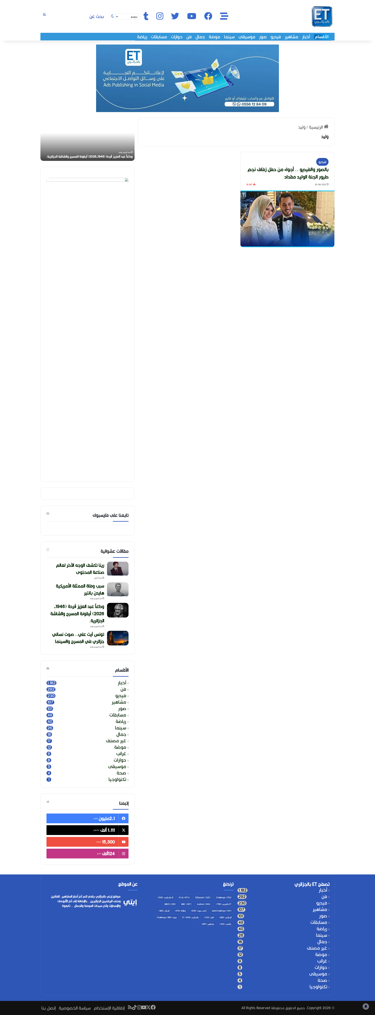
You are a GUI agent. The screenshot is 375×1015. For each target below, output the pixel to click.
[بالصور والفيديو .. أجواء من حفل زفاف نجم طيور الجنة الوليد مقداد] (287, 219)
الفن (209, 917)
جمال (200, 37)
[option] (87, 139)
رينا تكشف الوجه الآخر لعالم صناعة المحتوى (80, 568)
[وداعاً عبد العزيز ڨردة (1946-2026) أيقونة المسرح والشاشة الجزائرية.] (118, 610)
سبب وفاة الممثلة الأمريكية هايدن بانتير (80, 589)
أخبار (306, 37)
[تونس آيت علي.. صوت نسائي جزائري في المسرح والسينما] (118, 638)
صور (263, 37)
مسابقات (159, 37)
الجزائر (164, 911)
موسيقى (246, 37)
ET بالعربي (223, 904)
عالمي (225, 924)
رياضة (142, 37)
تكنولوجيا (117, 779)
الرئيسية (316, 127)
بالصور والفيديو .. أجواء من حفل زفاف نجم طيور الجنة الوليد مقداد (288, 173)
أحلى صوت (198, 911)
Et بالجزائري (165, 897)
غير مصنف (116, 741)
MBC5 (170, 904)
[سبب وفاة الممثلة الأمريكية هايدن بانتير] (118, 589)
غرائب (121, 753)
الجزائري (225, 917)
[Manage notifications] (366, 1006)
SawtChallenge (221, 911)
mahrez (203, 904)
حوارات (176, 37)
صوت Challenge (167, 917)
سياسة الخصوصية (75, 1008)
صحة (121, 773)
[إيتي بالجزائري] (322, 16)
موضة (214, 37)
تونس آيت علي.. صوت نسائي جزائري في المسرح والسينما (78, 637)
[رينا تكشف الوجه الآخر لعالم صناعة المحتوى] (118, 569)
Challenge (223, 897)
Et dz (184, 897)
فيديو (276, 37)
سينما (229, 37)
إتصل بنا (48, 1008)
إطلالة (180, 911)
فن (189, 37)
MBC (186, 904)
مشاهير (291, 37)
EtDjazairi (203, 897)
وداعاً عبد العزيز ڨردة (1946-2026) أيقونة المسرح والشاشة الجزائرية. (89, 156)
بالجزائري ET (190, 917)
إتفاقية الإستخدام (109, 1008)
